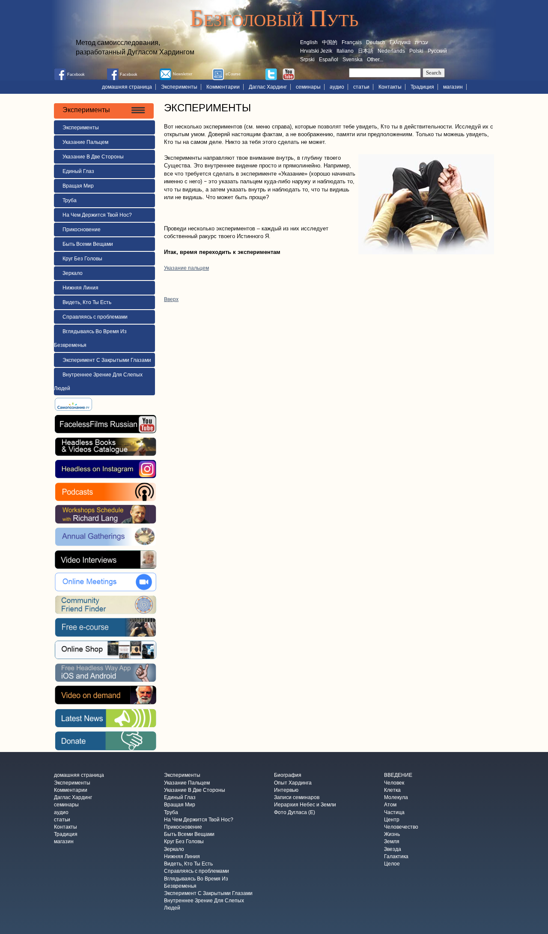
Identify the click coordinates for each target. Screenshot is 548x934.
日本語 (365, 51)
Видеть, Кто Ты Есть (87, 302)
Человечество (401, 827)
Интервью (286, 790)
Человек (394, 783)
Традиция (422, 87)
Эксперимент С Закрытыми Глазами (107, 360)
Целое (392, 864)
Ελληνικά (400, 42)
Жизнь (392, 835)
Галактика (396, 856)
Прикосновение (82, 230)
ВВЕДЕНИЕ (398, 776)
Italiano (345, 51)
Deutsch (375, 42)
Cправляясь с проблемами (95, 317)
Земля (391, 842)
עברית (421, 42)
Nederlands (391, 51)
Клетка (392, 790)
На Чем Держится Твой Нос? (97, 215)
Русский (437, 51)
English (309, 42)
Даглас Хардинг (268, 87)
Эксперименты (179, 87)
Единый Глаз (78, 171)
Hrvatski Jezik (316, 51)
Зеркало (73, 273)
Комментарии (223, 87)
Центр (391, 820)
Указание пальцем (186, 268)
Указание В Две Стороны (93, 157)
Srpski (307, 60)
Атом (390, 805)
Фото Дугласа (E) (294, 812)
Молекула (396, 798)
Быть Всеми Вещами (88, 244)
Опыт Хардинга (293, 783)
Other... (375, 60)
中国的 (329, 42)
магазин (453, 87)
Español (328, 60)
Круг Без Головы (82, 259)
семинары (308, 87)
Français (352, 42)
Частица (394, 812)
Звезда (392, 849)
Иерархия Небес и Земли (305, 805)
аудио (337, 87)
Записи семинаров (296, 798)
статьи (361, 87)
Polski (416, 51)
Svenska (352, 60)
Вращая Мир (78, 186)
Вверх (171, 299)
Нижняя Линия (80, 288)
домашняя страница (127, 87)
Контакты (390, 87)
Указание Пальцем (85, 142)
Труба (70, 200)
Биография (287, 776)
